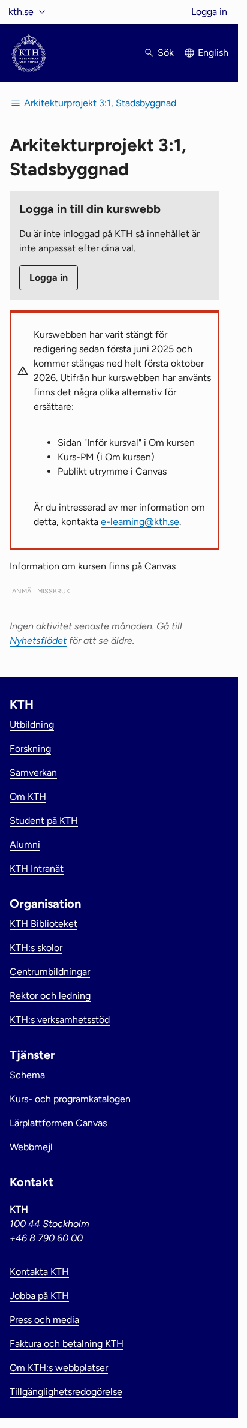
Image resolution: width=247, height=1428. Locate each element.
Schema (27, 1075)
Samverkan (33, 772)
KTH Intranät (37, 868)
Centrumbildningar (50, 971)
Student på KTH (44, 820)
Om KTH (28, 796)
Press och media (44, 1319)
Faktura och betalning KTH (66, 1343)
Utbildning (32, 724)
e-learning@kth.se (140, 521)
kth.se (21, 11)
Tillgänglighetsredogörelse (66, 1391)
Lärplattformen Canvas (58, 1123)
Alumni (25, 844)
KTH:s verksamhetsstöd (60, 1019)
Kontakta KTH (39, 1271)
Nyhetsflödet (38, 640)
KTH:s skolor (36, 947)
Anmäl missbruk (41, 590)
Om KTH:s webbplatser (59, 1367)
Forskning (30, 748)
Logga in (209, 11)
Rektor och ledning (50, 995)
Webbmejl (31, 1147)
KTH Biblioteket (43, 923)
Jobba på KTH (39, 1295)
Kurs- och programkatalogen (70, 1099)
